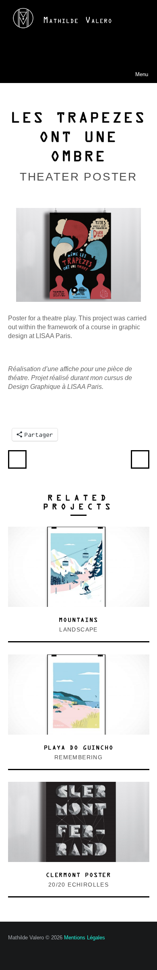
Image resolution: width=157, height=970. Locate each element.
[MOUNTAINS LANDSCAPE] (78, 531)
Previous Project (17, 459)
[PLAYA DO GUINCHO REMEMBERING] (78, 659)
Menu (129, 74)
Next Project (140, 459)
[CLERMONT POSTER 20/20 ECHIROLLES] (78, 786)
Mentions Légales (84, 938)
